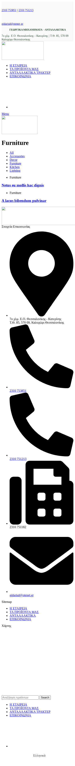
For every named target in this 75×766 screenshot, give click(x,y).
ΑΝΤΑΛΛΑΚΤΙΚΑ (23, 615)
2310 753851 (9, 10)
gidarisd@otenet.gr (12, 23)
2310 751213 (26, 10)
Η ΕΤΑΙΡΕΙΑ (18, 608)
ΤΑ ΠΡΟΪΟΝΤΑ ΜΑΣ (24, 612)
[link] (39, 690)
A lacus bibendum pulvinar (24, 200)
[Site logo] (23, 58)
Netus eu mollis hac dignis (23, 185)
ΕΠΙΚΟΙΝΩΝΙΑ (20, 619)
